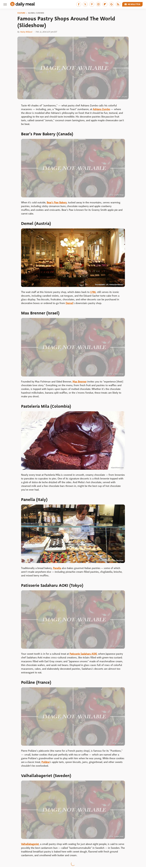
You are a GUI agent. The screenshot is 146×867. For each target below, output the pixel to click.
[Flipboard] (105, 4)
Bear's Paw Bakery (57, 202)
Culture (21, 13)
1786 (93, 292)
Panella (57, 568)
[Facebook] (78, 4)
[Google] (111, 4)
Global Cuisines (36, 13)
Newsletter (134, 4)
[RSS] (118, 4)
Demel (69, 303)
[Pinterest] (91, 4)
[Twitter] (85, 4)
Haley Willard (26, 32)
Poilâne (45, 762)
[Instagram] (98, 4)
